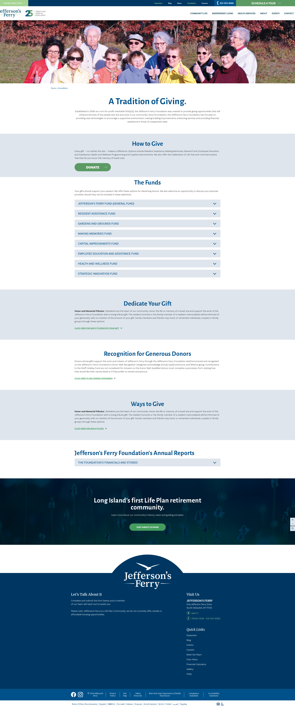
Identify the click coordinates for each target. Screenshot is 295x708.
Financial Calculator (196, 664)
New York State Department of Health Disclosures (165, 694)
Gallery (190, 669)
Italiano (129, 704)
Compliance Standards (194, 694)
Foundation (191, 3)
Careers (205, 3)
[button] (14, 3)
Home (53, 88)
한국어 (161, 704)
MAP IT (195, 613)
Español (102, 704)
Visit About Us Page (147, 527)
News (179, 3)
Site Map (125, 694)
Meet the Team (194, 654)
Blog (169, 3)
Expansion (158, 3)
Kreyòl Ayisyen (150, 704)
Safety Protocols (138, 694)
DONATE (92, 167)
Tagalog (183, 704)
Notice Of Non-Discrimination (84, 704)
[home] (23, 13)
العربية (175, 704)
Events (190, 644)
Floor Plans (192, 659)
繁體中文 (111, 704)
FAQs (189, 673)
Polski (168, 704)
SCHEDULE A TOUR (263, 3)
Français (138, 704)
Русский (120, 704)
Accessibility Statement (213, 694)
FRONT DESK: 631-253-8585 (206, 618)
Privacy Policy (113, 694)
